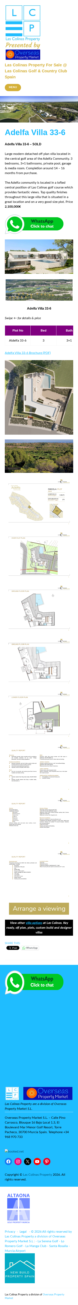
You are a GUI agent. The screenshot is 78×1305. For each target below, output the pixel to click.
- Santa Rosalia (57, 1246)
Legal (23, 1231)
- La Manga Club (34, 1246)
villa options (34, 922)
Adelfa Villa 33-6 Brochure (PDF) (28, 353)
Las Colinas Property (37, 1174)
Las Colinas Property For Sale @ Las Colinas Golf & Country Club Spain (36, 71)
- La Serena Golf (47, 1241)
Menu (13, 87)
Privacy (10, 1231)
